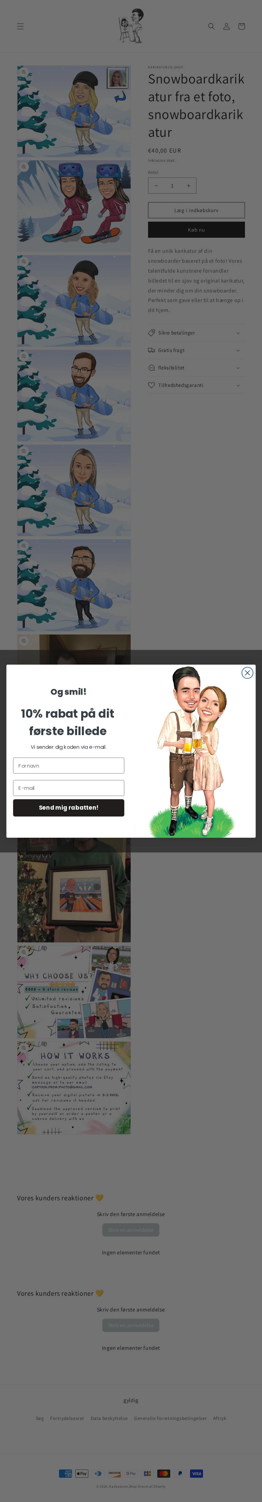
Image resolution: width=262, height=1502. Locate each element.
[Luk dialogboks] (247, 672)
